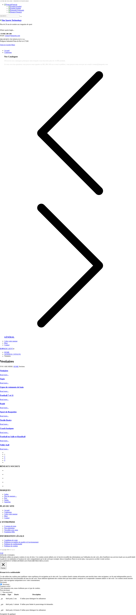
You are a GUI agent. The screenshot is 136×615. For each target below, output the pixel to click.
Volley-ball (4, 445)
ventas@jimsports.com (12, 36)
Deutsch (19, 12)
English (18, 8)
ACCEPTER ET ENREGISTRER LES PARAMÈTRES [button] (19, 561)
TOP (1, 553)
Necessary (6, 584)
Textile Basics (5, 420)
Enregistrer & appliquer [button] (8, 614)
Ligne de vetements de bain (12, 387)
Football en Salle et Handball (12, 436)
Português (20, 10)
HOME (16, 366)
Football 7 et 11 (6, 395)
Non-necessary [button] (5, 590)
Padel (2, 404)
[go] (21, 16)
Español (18, 6)
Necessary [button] (3, 582)
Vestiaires (4, 371)
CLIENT (6, 349)
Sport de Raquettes (8, 412)
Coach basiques (7, 428)
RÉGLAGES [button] (44, 561)
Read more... (4, 375)
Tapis (2, 379)
